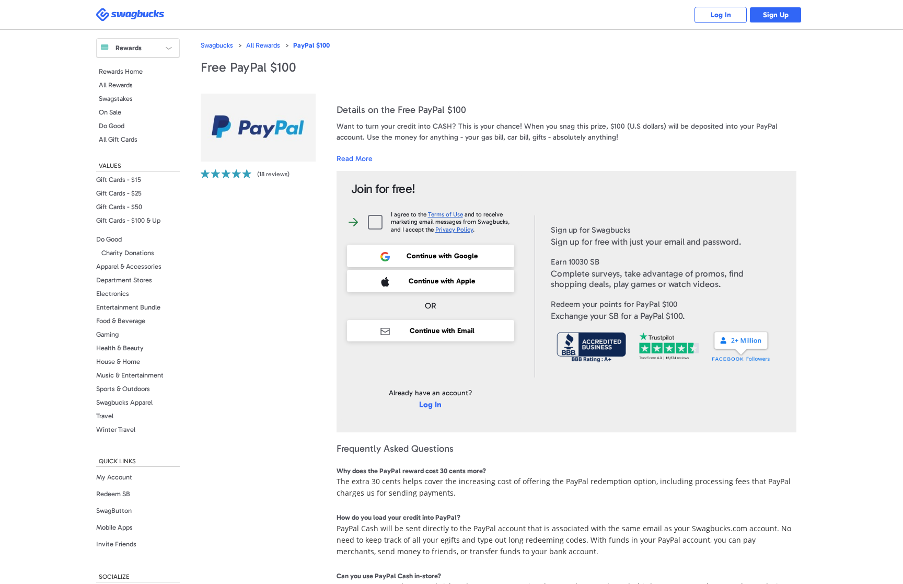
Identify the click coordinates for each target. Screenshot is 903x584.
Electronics (112, 293)
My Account (114, 477)
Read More (355, 158)
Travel (104, 416)
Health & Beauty (120, 348)
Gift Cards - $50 (119, 207)
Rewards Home (121, 71)
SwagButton (114, 510)
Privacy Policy (454, 229)
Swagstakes (116, 98)
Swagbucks (217, 45)
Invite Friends (116, 544)
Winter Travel (115, 429)
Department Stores (124, 280)
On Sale (110, 112)
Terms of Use (445, 214)
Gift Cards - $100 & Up (128, 220)
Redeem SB (113, 494)
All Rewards (116, 85)
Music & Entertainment (130, 375)
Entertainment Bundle (128, 307)
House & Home (118, 361)
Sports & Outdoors (123, 389)
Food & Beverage (120, 321)
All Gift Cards (118, 139)
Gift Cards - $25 (119, 193)
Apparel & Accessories (128, 266)
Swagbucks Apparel (124, 402)
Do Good (111, 126)
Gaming (107, 334)
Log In (721, 14)
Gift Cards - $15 (118, 180)
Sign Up (776, 14)
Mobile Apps (114, 527)
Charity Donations (127, 253)
